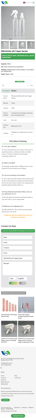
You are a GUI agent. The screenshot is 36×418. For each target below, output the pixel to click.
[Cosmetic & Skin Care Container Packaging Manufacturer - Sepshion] (4, 2)
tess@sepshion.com (6, 363)
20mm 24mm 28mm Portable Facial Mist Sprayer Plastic (25, 316)
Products (3, 377)
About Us (3, 380)
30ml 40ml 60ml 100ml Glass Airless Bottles (9, 315)
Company (6, 245)
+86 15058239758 (6, 365)
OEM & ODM (4, 384)
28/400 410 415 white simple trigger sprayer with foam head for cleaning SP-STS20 (26, 340)
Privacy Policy (9, 409)
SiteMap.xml (25, 407)
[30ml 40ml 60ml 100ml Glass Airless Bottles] (9, 305)
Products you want (8, 255)
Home (2, 375)
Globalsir (14, 411)
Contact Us (18, 377)
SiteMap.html (17, 407)
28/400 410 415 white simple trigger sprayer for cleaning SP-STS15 (9, 340)
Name (5, 234)
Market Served (5, 382)
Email (4, 240)
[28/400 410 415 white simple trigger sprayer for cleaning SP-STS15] (9, 329)
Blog (16, 375)
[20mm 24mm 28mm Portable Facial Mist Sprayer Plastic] (26, 305)
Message (5, 262)
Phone (5, 250)
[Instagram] (1, 368)
